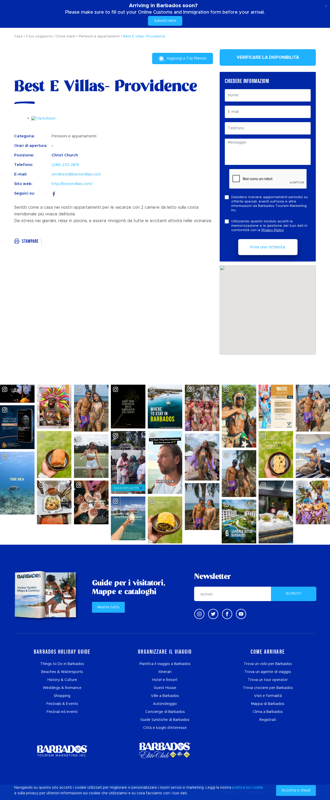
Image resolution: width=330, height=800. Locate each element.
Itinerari (165, 672)
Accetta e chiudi (296, 790)
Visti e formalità (268, 696)
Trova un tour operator (268, 680)
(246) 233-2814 (65, 165)
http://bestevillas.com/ (72, 184)
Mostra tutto (108, 607)
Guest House (165, 688)
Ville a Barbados (165, 696)
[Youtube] (241, 614)
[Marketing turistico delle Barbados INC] (62, 750)
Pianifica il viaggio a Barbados (165, 664)
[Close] (326, 5)
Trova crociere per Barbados (268, 688)
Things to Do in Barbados (62, 664)
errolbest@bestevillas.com (76, 174)
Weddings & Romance (62, 688)
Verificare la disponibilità (268, 57)
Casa (18, 36)
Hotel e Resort (165, 680)
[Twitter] (213, 614)
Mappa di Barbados (267, 704)
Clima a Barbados (268, 712)
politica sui (241, 787)
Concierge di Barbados (165, 712)
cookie (257, 787)
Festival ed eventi (62, 712)
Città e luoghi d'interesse (165, 728)
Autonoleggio (165, 704)
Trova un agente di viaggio (267, 672)
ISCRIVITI (293, 593)
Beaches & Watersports (62, 672)
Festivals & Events (62, 704)
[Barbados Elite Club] (165, 751)
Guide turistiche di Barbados (164, 720)
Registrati (267, 720)
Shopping (62, 696)
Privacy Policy (272, 230)
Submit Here (165, 21)
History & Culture (62, 680)
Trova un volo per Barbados (268, 664)
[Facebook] (54, 193)
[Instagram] (199, 614)
